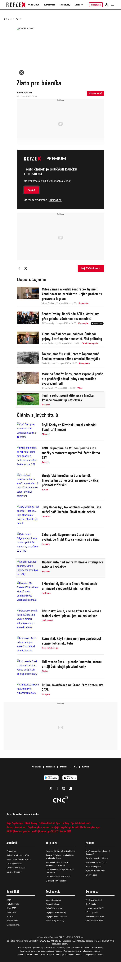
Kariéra (85, 767)
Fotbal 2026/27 (12, 904)
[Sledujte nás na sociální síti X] (50, 788)
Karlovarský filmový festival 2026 (60, 851)
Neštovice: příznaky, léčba (17, 855)
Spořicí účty (91, 904)
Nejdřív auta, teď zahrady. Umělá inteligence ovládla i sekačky (72, 564)
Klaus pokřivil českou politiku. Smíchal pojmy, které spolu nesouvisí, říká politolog (72, 336)
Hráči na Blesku (46, 823)
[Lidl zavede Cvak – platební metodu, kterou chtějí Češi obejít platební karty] (28, 667)
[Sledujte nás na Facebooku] (57, 788)
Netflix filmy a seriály (55, 921)
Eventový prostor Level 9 (25, 831)
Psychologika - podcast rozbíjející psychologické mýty (54, 827)
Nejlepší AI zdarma (54, 908)
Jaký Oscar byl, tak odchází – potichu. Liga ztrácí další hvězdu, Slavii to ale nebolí (71, 509)
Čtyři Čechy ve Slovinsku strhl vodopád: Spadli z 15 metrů (69, 427)
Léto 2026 (51, 843)
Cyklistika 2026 (13, 925)
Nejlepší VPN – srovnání (56, 916)
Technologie (53, 891)
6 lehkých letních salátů (56, 881)
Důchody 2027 (92, 912)
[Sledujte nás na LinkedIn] (70, 788)
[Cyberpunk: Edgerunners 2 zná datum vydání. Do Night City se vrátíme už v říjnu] (28, 542)
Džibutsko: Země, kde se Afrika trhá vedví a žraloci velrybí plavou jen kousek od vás (72, 613)
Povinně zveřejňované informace (90, 954)
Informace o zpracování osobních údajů (37, 951)
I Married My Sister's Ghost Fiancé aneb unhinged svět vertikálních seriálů (69, 586)
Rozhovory (65, 4)
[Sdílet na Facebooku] (19, 268)
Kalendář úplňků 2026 (15, 868)
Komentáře (49, 4)
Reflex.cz (8, 19)
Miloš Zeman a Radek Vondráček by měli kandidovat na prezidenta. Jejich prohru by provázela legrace (72, 294)
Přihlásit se (55, 200)
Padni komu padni (93, 866)
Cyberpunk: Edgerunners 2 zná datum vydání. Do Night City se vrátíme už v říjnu (71, 536)
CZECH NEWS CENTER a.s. (71, 937)
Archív (19, 19)
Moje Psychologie (14, 823)
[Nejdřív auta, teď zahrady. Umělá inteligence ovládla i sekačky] (28, 568)
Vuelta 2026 (65, 831)
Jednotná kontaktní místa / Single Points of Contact (39, 954)
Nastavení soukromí (72, 951)
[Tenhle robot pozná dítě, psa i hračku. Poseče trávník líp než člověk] (28, 399)
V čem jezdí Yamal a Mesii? (18, 859)
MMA (8, 900)
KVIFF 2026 (34, 4)
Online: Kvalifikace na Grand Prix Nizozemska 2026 (72, 687)
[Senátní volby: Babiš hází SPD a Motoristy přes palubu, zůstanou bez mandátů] (28, 318)
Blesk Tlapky (31, 823)
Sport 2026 (12, 891)
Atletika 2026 (12, 921)
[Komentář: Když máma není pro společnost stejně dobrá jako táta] (28, 644)
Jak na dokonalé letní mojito (58, 877)
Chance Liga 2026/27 (48, 831)
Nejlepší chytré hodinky (56, 912)
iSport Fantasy (62, 823)
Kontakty (36, 767)
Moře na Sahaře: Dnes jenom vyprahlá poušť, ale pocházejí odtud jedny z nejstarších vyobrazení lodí (73, 379)
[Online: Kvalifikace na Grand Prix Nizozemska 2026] (28, 689)
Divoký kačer (91, 875)
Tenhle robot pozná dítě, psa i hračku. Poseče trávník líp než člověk (68, 397)
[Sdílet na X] (25, 268)
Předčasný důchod (94, 900)
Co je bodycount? (13, 872)
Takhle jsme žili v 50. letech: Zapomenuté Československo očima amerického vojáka (71, 356)
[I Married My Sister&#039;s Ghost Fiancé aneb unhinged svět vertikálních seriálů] (28, 591)
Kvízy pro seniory (14, 864)
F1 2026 (9, 916)
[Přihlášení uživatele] (107, 5)
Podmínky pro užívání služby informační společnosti (79, 947)
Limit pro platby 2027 (94, 908)
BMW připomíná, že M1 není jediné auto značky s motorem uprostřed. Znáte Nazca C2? (71, 453)
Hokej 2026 (11, 908)
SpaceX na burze (53, 900)
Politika (90, 843)
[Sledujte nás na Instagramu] (63, 788)
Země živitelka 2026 (94, 921)
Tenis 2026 (11, 912)
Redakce (50, 767)
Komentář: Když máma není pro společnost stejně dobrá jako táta (71, 640)
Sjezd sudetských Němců (97, 858)
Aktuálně (11, 843)
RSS (75, 767)
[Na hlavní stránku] (15, 5)
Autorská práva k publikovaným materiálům (36, 947)
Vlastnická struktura (91, 951)
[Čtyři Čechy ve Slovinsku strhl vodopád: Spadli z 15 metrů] (28, 430)
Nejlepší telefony (53, 904)
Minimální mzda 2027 (95, 916)
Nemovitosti (20, 827)
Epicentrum (11, 851)
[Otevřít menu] (113, 5)
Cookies (58, 951)
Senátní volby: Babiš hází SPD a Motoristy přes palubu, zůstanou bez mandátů (70, 316)
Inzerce (63, 767)
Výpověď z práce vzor (95, 871)
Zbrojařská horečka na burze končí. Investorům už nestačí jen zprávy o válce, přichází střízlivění (70, 480)
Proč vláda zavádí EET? (96, 862)
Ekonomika (92, 891)
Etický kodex (68, 954)
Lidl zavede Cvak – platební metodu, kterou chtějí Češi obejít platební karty (72, 664)
